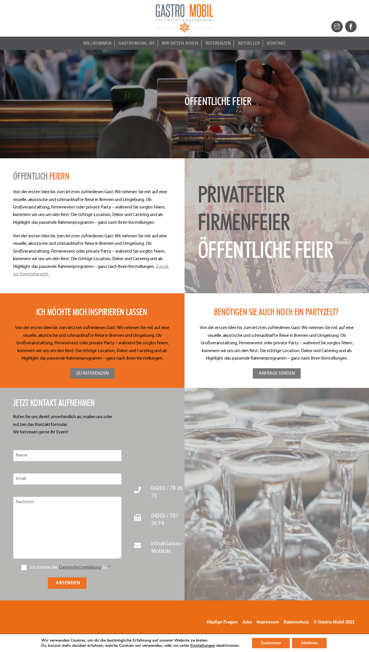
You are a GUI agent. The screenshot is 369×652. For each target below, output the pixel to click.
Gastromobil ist (136, 43)
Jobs (247, 621)
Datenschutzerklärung (80, 567)
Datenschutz (296, 621)
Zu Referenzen (92, 373)
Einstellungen (202, 645)
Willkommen (97, 43)
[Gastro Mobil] (184, 30)
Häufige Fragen (222, 621)
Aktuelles (249, 43)
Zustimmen (271, 643)
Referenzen (218, 43)
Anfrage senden (277, 373)
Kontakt (276, 43)
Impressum (268, 621)
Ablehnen (309, 643)
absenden (68, 583)
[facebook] (351, 26)
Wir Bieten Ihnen (180, 43)
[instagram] (337, 26)
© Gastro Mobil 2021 (334, 621)
